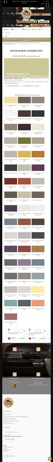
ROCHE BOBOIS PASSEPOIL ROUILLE (38, 255)
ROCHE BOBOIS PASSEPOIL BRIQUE (24, 228)
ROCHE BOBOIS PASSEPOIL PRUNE (11, 255)
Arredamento (17, 29)
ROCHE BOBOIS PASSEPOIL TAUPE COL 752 (11, 268)
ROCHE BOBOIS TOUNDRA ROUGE (10, 322)
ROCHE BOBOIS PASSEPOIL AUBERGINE (11, 214)
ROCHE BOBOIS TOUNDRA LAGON (10, 309)
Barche (35, 29)
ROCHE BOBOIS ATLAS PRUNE (38, 173)
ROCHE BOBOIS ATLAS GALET (38, 146)
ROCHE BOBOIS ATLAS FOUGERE (24, 146)
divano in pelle (22, 81)
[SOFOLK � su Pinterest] (7, 456)
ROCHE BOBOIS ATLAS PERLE (24, 173)
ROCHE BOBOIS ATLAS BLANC (11, 119)
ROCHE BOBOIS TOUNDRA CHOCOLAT (10, 282)
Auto (8, 29)
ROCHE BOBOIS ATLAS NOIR (11, 173)
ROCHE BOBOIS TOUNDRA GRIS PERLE (24, 295)
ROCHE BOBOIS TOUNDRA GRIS (24, 282)
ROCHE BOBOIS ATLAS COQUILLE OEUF (38, 133)
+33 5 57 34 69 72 (9, 432)
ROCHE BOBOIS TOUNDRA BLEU (38, 268)
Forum (41, 29)
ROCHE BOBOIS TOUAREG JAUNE (10, 106)
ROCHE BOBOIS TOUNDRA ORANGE (38, 309)
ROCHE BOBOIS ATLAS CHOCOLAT (24, 133)
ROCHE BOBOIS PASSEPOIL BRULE (38, 228)
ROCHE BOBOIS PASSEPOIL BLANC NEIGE (38, 214)
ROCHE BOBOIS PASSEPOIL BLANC (24, 214)
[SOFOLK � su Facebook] (4, 456)
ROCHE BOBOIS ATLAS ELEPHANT (11, 146)
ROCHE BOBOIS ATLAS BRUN (24, 118)
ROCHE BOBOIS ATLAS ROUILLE (24, 187)
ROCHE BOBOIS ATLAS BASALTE (38, 106)
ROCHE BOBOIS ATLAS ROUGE (11, 187)
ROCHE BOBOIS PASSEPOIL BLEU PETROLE (11, 228)
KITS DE (12, 85)
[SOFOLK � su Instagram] (13, 456)
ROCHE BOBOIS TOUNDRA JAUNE (38, 295)
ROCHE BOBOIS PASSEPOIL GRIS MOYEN (24, 241)
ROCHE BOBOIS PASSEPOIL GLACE (11, 241)
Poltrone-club (27, 29)
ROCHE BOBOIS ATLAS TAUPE (11, 201)
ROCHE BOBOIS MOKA (38, 200)
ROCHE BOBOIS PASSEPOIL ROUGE (24, 255)
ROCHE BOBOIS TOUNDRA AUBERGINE (24, 268)
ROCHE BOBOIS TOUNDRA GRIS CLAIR (10, 295)
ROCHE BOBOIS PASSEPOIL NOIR (38, 241)
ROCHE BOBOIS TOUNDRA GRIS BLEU (38, 282)
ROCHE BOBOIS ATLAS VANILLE (24, 201)
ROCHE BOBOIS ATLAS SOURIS (38, 187)
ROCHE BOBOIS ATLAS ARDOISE (24, 106)
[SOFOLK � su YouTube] (10, 456)
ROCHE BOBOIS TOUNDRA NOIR (24, 309)
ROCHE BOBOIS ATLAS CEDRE (38, 119)
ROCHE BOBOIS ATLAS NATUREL (38, 160)
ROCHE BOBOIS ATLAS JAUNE (24, 160)
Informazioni (7, 32)
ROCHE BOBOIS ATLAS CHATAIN (11, 133)
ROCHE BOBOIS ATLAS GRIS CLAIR (11, 160)
